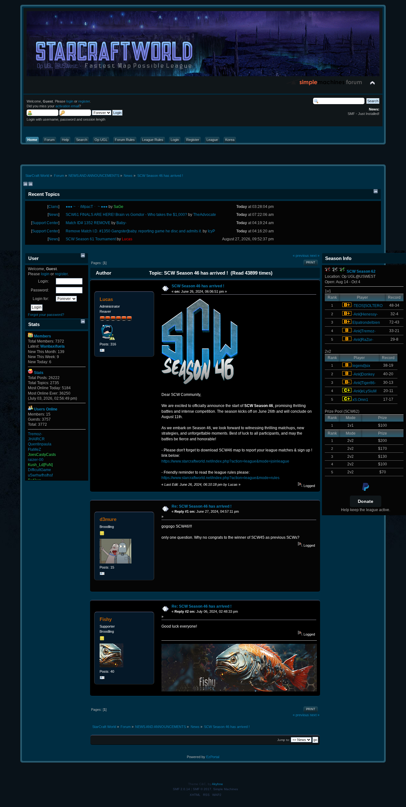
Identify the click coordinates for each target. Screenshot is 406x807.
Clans (53, 206)
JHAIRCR (36, 439)
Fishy (106, 619)
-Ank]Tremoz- (364, 331)
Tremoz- (35, 434)
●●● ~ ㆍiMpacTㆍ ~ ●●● (87, 206)
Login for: (41, 299)
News (53, 214)
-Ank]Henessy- (365, 314)
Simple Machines (225, 789)
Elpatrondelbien (366, 322)
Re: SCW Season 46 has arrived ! (202, 506)
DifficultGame (39, 470)
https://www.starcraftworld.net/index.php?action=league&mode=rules (220, 478)
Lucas (106, 299)
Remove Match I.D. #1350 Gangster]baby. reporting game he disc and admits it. (134, 231)
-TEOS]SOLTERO (367, 305)
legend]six (361, 365)
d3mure (108, 519)
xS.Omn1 (360, 399)
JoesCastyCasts (42, 454)
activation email (67, 106)
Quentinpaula (39, 444)
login (69, 101)
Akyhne (217, 784)
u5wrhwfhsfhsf (40, 475)
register (84, 101)
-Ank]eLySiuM (364, 391)
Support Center (45, 223)
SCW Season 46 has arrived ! (198, 286)
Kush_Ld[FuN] (40, 465)
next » (314, 255)
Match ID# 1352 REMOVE (88, 223)
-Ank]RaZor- (362, 339)
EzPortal (212, 757)
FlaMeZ (34, 449)
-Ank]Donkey (363, 374)
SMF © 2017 (202, 789)
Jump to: (283, 740)
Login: (43, 281)
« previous (301, 255)
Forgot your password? (46, 315)
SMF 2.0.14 (181, 789)
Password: (40, 290)
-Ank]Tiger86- (364, 383)
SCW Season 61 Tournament (91, 239)
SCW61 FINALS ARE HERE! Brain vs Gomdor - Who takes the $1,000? (126, 214)
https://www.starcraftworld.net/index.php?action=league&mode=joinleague (225, 461)
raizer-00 (35, 459)
